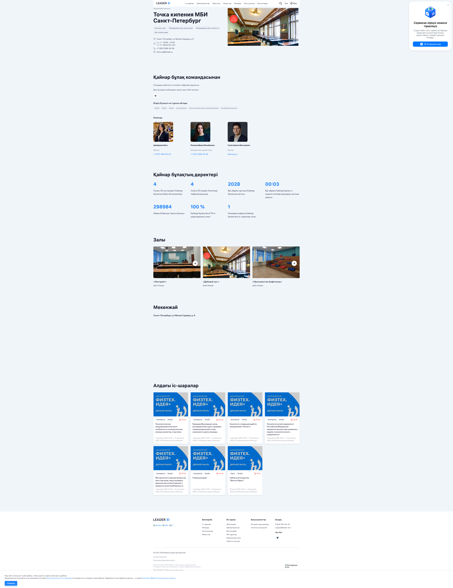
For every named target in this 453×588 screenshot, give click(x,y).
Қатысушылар (249, 3)
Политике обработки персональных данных (158, 578)
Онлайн (170, 419)
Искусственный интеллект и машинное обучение (203, 108)
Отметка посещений (259, 528)
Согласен (11, 583)
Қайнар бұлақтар (203, 3)
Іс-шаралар (189, 3)
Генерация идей (200, 478)
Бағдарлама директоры (201, 150)
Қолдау (278, 520)
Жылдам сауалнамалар (260, 524)
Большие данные (181, 108)
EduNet (164, 108)
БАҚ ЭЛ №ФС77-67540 (161, 570)
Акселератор (160, 419)
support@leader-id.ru (283, 528)
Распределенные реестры (229, 108)
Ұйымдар (237, 3)
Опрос (233, 473)
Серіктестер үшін (233, 541)
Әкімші (156, 150)
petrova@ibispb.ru (165, 52)
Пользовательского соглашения (58, 578)
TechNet (156, 108)
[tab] (214, 520)
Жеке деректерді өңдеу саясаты (164, 560)
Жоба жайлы (231, 524)
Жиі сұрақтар (231, 534)
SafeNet (171, 108)
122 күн (183, 419)
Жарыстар (227, 3)
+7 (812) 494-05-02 (162, 154)
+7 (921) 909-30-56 (165, 48)
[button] (214, 520)
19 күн (258, 473)
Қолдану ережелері (160, 557)
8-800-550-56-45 (282, 524)
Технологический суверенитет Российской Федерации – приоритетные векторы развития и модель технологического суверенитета (282, 429)
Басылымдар (263, 3)
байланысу (232, 154)
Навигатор (216, 3)
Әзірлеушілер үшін (233, 538)
